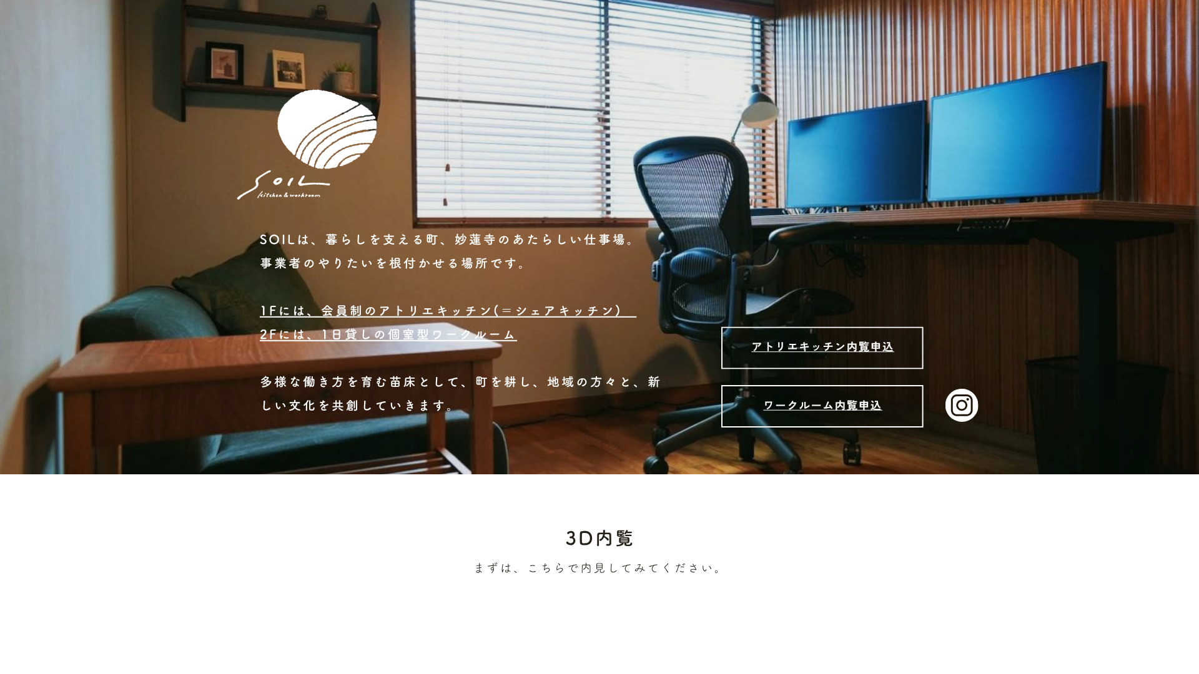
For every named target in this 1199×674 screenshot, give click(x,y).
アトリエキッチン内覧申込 (822, 346)
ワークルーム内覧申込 (822, 405)
